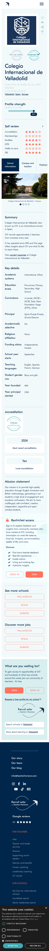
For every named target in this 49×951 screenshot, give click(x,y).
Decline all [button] (35, 946)
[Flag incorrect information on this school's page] (42, 22)
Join (34, 574)
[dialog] (24, 928)
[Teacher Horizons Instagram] (13, 784)
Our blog (16, 768)
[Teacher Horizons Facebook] (18, 784)
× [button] (46, 908)
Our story (16, 758)
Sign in (14, 574)
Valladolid (24, 597)
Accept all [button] (13, 946)
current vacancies (18, 255)
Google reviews (21, 816)
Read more (34, 919)
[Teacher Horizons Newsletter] (28, 789)
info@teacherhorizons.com (24, 776)
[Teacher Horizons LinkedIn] (24, 784)
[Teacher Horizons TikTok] (22, 789)
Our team (16, 763)
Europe (24, 613)
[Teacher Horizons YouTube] (16, 789)
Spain (24, 605)
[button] (24, 940)
